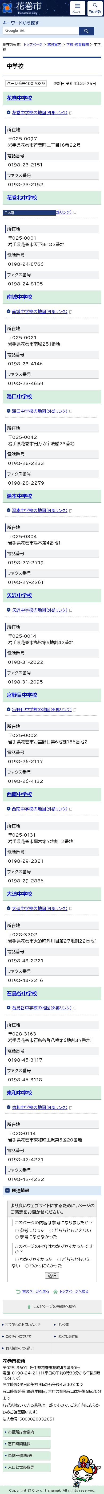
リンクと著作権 (67, 1336)
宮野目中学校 (22, 694)
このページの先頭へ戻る (55, 1306)
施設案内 (54, 44)
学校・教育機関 (77, 44)
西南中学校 (19, 794)
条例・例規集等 (20, 1456)
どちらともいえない (72, 1230)
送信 (52, 1275)
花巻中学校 (19, 97)
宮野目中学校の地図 (42, 709)
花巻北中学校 (22, 197)
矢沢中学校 (19, 595)
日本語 (9, 212)
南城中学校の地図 (39, 311)
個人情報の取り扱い (19, 1348)
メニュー (78, 11)
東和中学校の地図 (39, 1107)
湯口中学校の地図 (39, 411)
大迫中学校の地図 (39, 908)
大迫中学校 (19, 893)
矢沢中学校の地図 (39, 610)
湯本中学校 (19, 495)
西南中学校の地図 (39, 809)
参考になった (32, 1230)
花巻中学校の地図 (39, 112)
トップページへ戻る (74, 1291)
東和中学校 (19, 1092)
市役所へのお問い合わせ (22, 1325)
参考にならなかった (38, 1237)
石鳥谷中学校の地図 (42, 1008)
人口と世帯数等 (21, 1467)
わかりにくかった (46, 1266)
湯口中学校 (19, 396)
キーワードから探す (21, 23)
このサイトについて (18, 1336)
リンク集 (63, 1325)
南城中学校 (19, 296)
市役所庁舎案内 (21, 1432)
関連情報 (20, 1190)
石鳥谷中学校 (22, 993)
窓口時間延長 (19, 1444)
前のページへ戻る (35, 1291)
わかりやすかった (36, 1259)
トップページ (33, 44)
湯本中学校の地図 (39, 510)
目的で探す (95, 11)
